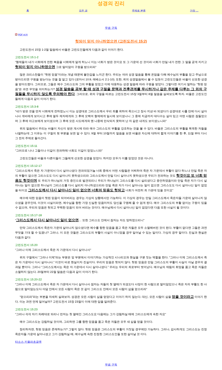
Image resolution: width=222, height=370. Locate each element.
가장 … (194, 10)
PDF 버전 (23, 34)
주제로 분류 (139, 10)
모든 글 (83, 10)
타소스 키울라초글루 (28, 341)
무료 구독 (111, 27)
